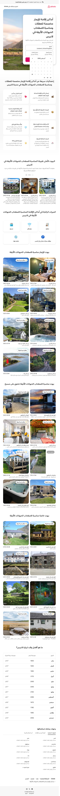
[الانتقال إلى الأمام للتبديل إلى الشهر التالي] (32, 58)
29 (50, 77)
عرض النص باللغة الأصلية (21, 2)
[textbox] (46, 54)
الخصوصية (31, 793)
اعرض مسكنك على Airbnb (11, 6)
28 (32, 74)
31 (44, 77)
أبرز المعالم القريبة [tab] (28, 733)
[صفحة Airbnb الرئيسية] (52, 6)
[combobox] (39, 48)
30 (47, 77)
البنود (26, 793)
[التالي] (26, 175)
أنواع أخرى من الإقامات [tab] (40, 733)
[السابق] (32, 175)
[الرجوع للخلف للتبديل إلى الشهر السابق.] (50, 58)
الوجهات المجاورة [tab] (52, 733)
